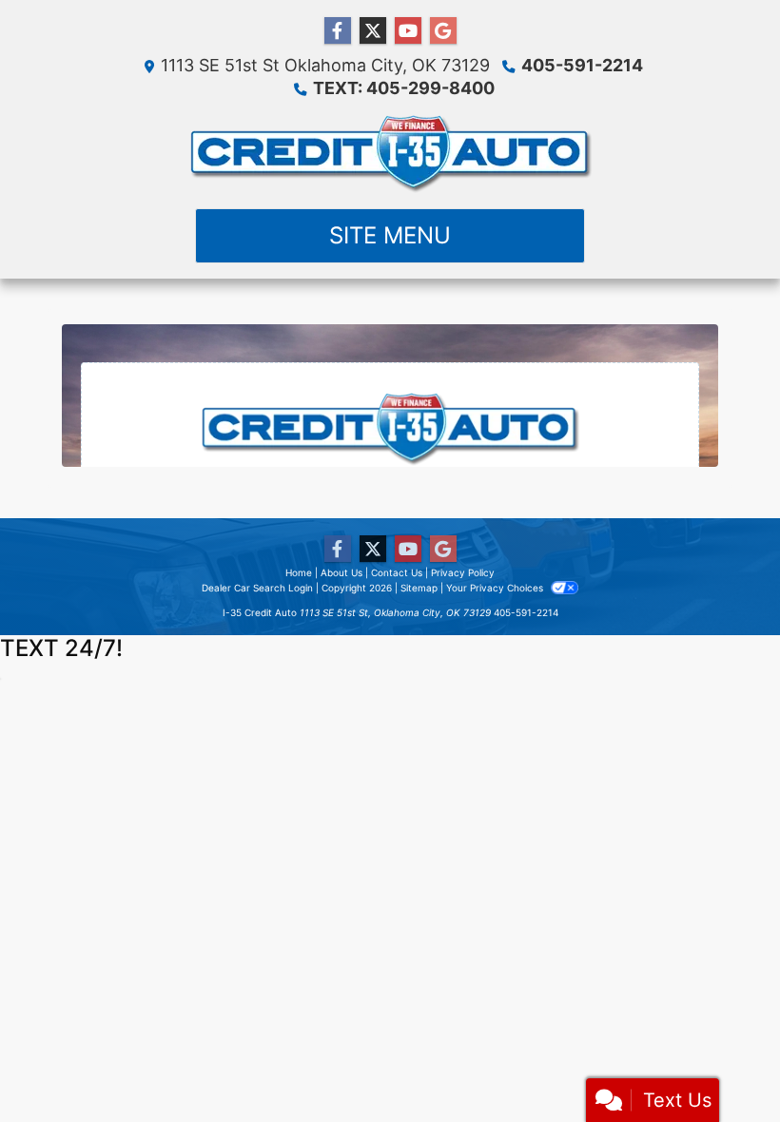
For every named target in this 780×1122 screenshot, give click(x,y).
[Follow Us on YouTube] (408, 31)
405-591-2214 (582, 65)
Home (298, 572)
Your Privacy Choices (496, 587)
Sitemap (419, 587)
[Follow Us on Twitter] (373, 31)
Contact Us (396, 572)
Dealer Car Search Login (257, 587)
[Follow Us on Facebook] (337, 31)
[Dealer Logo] (390, 154)
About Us (341, 572)
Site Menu (390, 235)
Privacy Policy (463, 572)
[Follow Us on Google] (443, 31)
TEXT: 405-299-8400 (404, 88)
